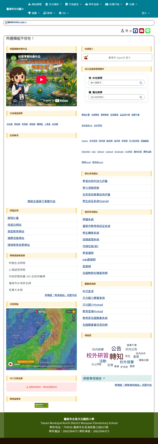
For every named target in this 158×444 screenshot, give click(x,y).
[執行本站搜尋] (141, 82)
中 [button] (126, 30)
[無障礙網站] (41, 405)
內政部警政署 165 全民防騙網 (27, 276)
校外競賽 (127, 361)
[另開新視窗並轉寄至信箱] (141, 30)
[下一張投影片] (145, 23)
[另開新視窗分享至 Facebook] (135, 30)
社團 (131, 4)
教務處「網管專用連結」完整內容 (133, 385)
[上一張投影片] (12, 23)
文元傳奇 (54, 4)
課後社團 (144, 360)
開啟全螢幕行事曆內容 (41, 201)
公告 (116, 348)
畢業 (116, 366)
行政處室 (74, 4)
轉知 (116, 356)
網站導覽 (37, 4)
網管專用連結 (92, 378)
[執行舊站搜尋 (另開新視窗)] (141, 97)
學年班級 (94, 4)
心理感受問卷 (17, 270)
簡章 (132, 366)
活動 (102, 360)
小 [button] (130, 30)
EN (64, 13)
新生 (127, 356)
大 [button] (122, 30)
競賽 (34, 13)
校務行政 (114, 4)
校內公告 (131, 349)
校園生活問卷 (17, 263)
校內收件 (141, 353)
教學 (49, 13)
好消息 (124, 367)
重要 (136, 356)
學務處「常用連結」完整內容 (61, 295)
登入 (144, 13)
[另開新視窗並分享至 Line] (147, 30)
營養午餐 (132, 345)
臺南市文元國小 (15, 9)
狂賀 (110, 365)
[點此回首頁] (79, 23)
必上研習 (96, 364)
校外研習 (97, 355)
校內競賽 (98, 349)
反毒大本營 (16, 290)
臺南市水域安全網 (20, 283)
